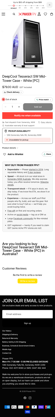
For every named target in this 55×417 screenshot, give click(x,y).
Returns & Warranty (10, 338)
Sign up (27, 323)
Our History (6, 331)
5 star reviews (34, 172)
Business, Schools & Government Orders (18, 346)
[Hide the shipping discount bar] (49, 5)
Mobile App (6, 349)
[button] (24, 78)
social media (22, 214)
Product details (9, 148)
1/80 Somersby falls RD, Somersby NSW (24, 135)
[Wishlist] (45, 14)
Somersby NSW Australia (19, 179)
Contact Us (6, 353)
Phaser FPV (30, 391)
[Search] (14, 14)
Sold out (38, 107)
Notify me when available (27, 115)
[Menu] (3, 14)
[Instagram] (30, 398)
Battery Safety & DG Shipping (14, 342)
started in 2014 (36, 169)
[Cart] (52, 14)
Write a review (27, 281)
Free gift (11, 210)
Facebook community (23, 218)
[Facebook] (25, 398)
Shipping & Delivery (10, 335)
